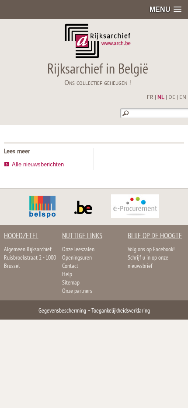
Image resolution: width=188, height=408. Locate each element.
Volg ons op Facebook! (151, 250)
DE (171, 97)
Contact (70, 266)
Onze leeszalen (78, 250)
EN (182, 97)
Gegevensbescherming (62, 311)
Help (67, 275)
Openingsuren (77, 258)
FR (150, 97)
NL (160, 97)
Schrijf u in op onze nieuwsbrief (148, 262)
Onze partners (77, 291)
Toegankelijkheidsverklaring (120, 311)
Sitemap (71, 283)
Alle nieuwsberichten (38, 164)
